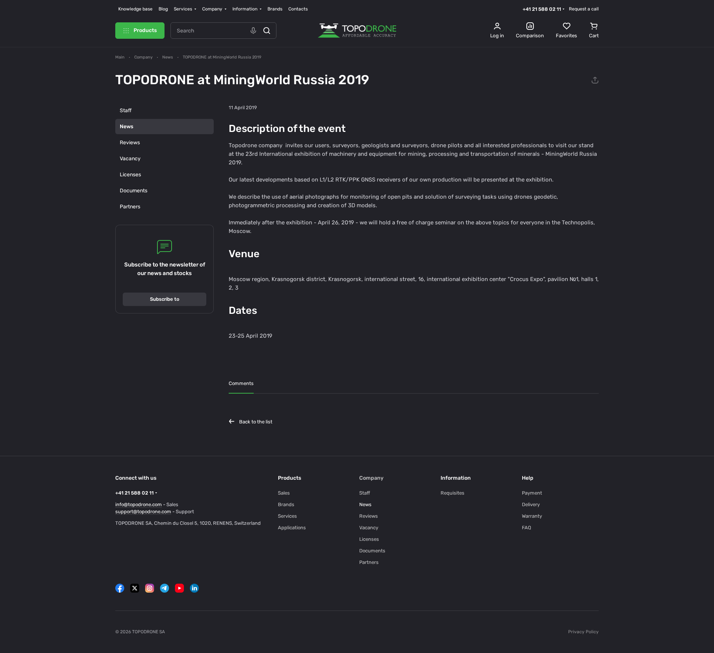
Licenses (130, 174)
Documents (133, 190)
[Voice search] (253, 30)
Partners (130, 207)
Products (289, 478)
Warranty (532, 516)
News (126, 126)
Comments (241, 383)
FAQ (526, 527)
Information (456, 478)
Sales (284, 493)
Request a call (584, 9)
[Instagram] (149, 588)
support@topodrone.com (143, 511)
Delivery (531, 504)
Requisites (452, 493)
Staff (126, 110)
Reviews (130, 142)
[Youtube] (179, 588)
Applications (292, 527)
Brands (286, 504)
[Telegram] (164, 588)
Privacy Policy (583, 631)
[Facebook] (119, 588)
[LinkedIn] (194, 588)
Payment (532, 493)
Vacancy (130, 158)
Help (527, 478)
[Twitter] (134, 588)
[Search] (266, 30)
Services (287, 516)
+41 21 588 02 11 (542, 9)
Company (371, 478)
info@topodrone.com (138, 504)
